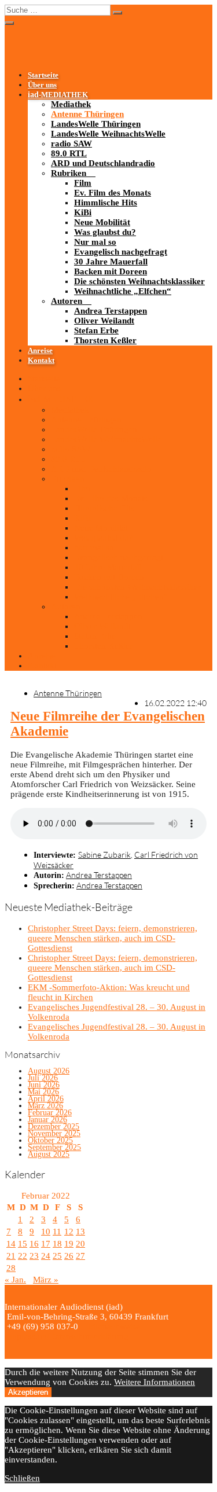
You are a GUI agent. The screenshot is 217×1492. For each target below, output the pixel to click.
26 (68, 1256)
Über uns (42, 85)
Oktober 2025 (50, 1140)
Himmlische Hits (105, 202)
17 (45, 1243)
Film (82, 183)
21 (11, 1256)
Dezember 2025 (53, 1126)
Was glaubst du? (105, 232)
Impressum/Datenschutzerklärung (66, 1336)
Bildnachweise (112, 1326)
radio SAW (71, 143)
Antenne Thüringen (87, 114)
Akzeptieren (28, 1392)
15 (22, 1243)
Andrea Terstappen (110, 310)
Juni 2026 (44, 1085)
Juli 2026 (43, 1078)
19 (68, 1243)
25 (57, 1256)
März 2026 (45, 1105)
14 (11, 1243)
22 (22, 1256)
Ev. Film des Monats (112, 192)
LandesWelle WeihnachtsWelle (108, 133)
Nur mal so (95, 242)
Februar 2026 (50, 1112)
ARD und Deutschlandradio (103, 163)
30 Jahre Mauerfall (111, 261)
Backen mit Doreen (110, 271)
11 (57, 1231)
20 (80, 1243)
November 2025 (54, 1133)
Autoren (66, 301)
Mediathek (71, 104)
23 (34, 1256)
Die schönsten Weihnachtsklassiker (139, 281)
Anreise (40, 351)
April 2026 (46, 1098)
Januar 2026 (47, 1119)
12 (68, 1231)
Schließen (22, 1478)
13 (80, 1231)
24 (45, 1256)
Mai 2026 (43, 1091)
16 (34, 1243)
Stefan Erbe (96, 330)
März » (45, 1279)
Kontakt (41, 361)
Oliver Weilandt (104, 320)
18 (57, 1243)
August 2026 (48, 1071)
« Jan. (15, 1279)
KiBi (82, 212)
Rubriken (68, 173)
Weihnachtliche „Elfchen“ (122, 291)
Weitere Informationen (154, 1382)
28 (11, 1268)
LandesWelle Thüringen (96, 123)
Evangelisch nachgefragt (120, 251)
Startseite (43, 75)
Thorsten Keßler (105, 340)
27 (80, 1256)
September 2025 (54, 1147)
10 (45, 1231)
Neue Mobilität (102, 222)
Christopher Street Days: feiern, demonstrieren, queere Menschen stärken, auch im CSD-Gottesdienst (112, 938)
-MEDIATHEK (58, 95)
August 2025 (48, 1154)
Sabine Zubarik (104, 854)
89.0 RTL (69, 153)
